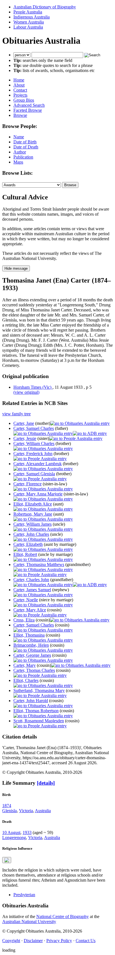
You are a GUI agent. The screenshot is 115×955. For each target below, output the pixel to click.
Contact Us (85, 940)
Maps (18, 162)
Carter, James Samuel (32, 589)
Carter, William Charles (33, 443)
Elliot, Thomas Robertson (36, 710)
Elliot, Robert (25, 554)
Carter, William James (32, 524)
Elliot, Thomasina (29, 635)
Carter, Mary (24, 665)
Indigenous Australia (31, 17)
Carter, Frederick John (32, 453)
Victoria (26, 810)
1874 (6, 805)
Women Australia (28, 22)
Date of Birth (25, 141)
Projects (20, 95)
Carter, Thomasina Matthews (38, 564)
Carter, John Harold (30, 700)
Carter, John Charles (31, 534)
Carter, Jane (23, 423)
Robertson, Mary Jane (32, 514)
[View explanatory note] (6, 860)
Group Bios (23, 100)
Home (18, 80)
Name (18, 136)
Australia (43, 810)
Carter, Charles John (31, 579)
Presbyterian (24, 894)
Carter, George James (32, 655)
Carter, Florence (27, 483)
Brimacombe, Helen (31, 645)
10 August (11, 832)
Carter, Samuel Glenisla (34, 473)
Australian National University (29, 921)
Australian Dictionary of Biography (44, 6)
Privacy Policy (59, 940)
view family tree (16, 413)
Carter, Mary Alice (29, 609)
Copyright (11, 940)
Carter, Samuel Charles (33, 428)
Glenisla (9, 810)
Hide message (16, 268)
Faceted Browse (27, 110)
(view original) (26, 392)
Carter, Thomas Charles (34, 670)
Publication (23, 157)
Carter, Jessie (24, 438)
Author (19, 152)
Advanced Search (29, 105)
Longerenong (14, 837)
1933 (27, 832)
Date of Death (25, 147)
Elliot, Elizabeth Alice (32, 504)
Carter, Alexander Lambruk (37, 463)
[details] (46, 783)
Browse (20, 115)
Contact (20, 90)
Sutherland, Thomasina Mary (39, 690)
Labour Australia (28, 27)
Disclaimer (33, 940)
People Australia (27, 12)
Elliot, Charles (26, 680)
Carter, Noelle (25, 599)
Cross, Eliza (24, 620)
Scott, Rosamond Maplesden (38, 720)
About (19, 85)
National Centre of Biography (62, 916)
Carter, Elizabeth (28, 544)
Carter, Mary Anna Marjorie (38, 494)
